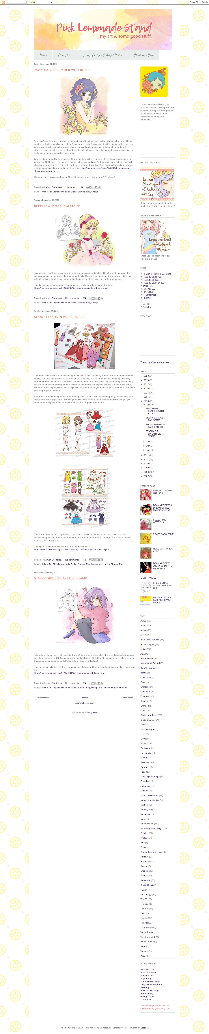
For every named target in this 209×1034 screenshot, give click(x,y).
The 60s (144, 899)
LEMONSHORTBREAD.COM (157, 274)
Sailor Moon (146, 861)
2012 (146, 455)
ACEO (143, 621)
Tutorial (144, 923)
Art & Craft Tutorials (149, 639)
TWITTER (148, 286)
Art (50, 191)
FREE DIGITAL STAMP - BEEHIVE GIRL (162, 585)
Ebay (142, 734)
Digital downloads (61, 191)
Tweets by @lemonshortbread (155, 362)
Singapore (145, 880)
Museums (145, 814)
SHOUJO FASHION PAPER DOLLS (59, 317)
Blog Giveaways (148, 668)
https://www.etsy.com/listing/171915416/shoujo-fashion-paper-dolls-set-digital (71, 549)
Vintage (144, 951)
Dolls (142, 724)
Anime (45, 191)
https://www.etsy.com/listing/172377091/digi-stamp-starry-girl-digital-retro (69, 673)
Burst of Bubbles (148, 972)
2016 (146, 388)
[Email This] (87, 187)
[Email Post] (82, 187)
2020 (146, 376)
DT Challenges (147, 729)
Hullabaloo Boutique (150, 981)
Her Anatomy (146, 993)
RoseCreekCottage (149, 990)
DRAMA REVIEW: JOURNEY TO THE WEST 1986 (162, 566)
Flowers (144, 767)
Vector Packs (146, 932)
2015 (146, 393)
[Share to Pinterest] (99, 187)
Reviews (144, 856)
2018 (146, 380)
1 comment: (71, 187)
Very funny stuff (147, 937)
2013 (146, 401)
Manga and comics (100, 564)
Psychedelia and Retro (151, 852)
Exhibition (145, 748)
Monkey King (146, 809)
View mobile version (84, 703)
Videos (143, 946)
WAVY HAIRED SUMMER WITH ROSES (62, 70)
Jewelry (144, 790)
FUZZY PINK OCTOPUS (159, 521)
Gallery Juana (147, 996)
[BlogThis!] (90, 187)
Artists (143, 649)
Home (43, 55)
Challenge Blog (144, 55)
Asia (142, 654)
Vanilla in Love (147, 969)
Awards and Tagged (150, 663)
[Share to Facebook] (96, 187)
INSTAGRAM (149, 289)
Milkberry (144, 987)
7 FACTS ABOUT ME (163, 534)
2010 (146, 463)
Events (143, 743)
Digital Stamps (78, 191)
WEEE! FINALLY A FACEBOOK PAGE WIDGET (162, 600)
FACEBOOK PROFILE (153, 283)
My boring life (146, 823)
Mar (148, 450)
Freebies (144, 781)
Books (143, 672)
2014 (146, 397)
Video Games (147, 941)
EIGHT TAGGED (148, 578)
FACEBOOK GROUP (153, 277)
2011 (146, 459)
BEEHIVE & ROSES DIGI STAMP (57, 206)
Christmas (145, 691)
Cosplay (144, 701)
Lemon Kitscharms (149, 795)
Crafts (143, 706)
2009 (146, 467)
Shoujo (94, 191)
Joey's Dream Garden (151, 984)
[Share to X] (93, 187)
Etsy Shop (64, 55)
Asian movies (146, 658)
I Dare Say (145, 999)
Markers (144, 805)
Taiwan (143, 890)
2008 (146, 472)
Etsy (88, 191)
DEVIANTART (149, 295)
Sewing (143, 866)
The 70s (144, 904)
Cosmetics (145, 696)
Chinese (144, 687)
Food (143, 772)
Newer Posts (42, 697)
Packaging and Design (151, 828)
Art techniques (147, 644)
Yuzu (142, 956)
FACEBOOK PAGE (152, 280)
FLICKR (147, 298)
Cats (142, 682)
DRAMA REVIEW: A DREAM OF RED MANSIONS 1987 (162, 508)
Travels (143, 918)
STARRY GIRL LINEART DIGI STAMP (60, 578)
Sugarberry (145, 978)
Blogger (144, 1027)
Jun (148, 441)
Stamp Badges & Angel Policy (103, 55)
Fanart (143, 757)
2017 (146, 384)
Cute (142, 710)
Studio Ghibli (146, 885)
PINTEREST (149, 292)
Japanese (145, 786)
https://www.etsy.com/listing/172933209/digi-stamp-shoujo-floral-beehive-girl (71, 288)
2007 (146, 476)
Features (144, 762)
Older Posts (127, 697)
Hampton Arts (147, 975)
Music (143, 819)
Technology (145, 894)
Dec (148, 404)
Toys (121, 564)
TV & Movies (146, 927)
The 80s (123, 687)
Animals (144, 625)
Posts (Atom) (91, 712)
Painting (144, 833)
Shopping (145, 871)
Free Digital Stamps (150, 776)
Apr (148, 446)
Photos (143, 838)
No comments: (72, 298)
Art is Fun (147, 307)
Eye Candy (145, 753)
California (145, 677)
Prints (143, 847)
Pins (142, 842)
